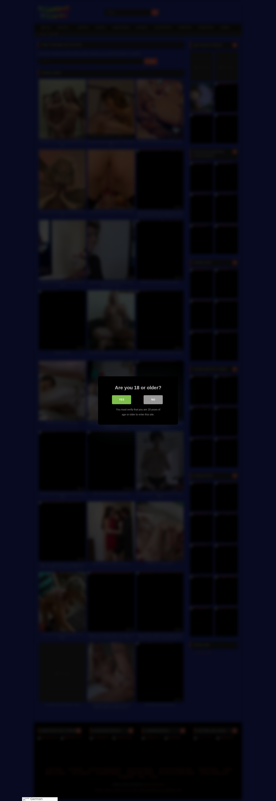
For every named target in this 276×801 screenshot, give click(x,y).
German (36, 799)
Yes (121, 399)
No (153, 399)
